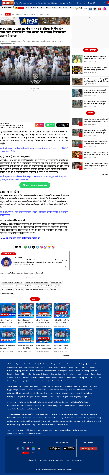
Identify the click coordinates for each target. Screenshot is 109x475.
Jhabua (9, 370)
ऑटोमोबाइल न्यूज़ (55, 3)
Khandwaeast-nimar (31, 367)
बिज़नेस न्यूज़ (47, 3)
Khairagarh (81, 389)
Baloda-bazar (87, 393)
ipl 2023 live (19, 290)
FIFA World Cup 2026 (31, 8)
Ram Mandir (73, 8)
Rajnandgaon (75, 396)
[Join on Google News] (49, 247)
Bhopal (16, 374)
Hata (86, 377)
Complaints (43, 460)
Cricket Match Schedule (15, 433)
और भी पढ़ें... (65, 267)
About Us (78, 460)
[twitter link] (95, 9)
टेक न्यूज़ (40, 3)
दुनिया (20, 3)
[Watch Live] (89, 450)
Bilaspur (65, 393)
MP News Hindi (79, 421)
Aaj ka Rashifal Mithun (15, 405)
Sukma (37, 396)
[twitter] (23, 448)
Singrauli (86, 374)
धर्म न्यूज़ (35, 3)
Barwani (25, 370)
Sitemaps (25, 453)
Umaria (49, 367)
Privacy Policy (32, 460)
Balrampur (11, 396)
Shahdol (26, 377)
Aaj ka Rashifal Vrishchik (15, 409)
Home (2, 14)
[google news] (77, 9)
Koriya (89, 389)
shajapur (68, 381)
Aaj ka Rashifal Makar (34, 409)
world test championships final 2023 (37, 290)
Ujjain (18, 364)
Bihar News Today (13, 424)
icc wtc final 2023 (56, 282)
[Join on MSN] (45, 247)
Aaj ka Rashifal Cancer (33, 405)
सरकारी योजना (77, 3)
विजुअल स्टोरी (91, 3)
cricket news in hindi (33, 433)
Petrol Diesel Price (64, 8)
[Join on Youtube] (53, 247)
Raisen (54, 377)
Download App (84, 9)
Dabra (84, 367)
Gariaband (71, 389)
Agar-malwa (33, 364)
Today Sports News (80, 430)
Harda (65, 374)
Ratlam (77, 370)
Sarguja (44, 396)
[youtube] (99, 9)
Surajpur (30, 396)
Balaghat (46, 374)
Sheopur (10, 377)
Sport (7, 14)
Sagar (93, 374)
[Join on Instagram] (41, 247)
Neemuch (39, 370)
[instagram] (104, 9)
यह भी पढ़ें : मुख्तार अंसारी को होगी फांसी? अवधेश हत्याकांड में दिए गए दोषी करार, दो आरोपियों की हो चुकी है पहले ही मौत (34, 150)
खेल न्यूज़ (62, 3)
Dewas (56, 367)
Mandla (9, 374)
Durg (85, 386)
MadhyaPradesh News (92, 417)
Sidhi (99, 377)
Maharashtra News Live (73, 417)
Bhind (23, 374)
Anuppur (62, 364)
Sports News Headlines (62, 430)
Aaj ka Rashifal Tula (84, 405)
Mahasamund (12, 393)
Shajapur (34, 377)
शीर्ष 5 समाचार (90, 50)
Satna (99, 374)
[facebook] (18, 448)
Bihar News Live (28, 424)
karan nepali (4, 123)
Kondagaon (34, 386)
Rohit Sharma (30, 430)
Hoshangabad (56, 374)
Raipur (58, 396)
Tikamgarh (92, 367)
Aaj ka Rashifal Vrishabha (79, 402)
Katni (43, 367)
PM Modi (48, 8)
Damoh (63, 367)
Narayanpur (21, 396)
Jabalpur (17, 370)
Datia (71, 367)
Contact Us (70, 460)
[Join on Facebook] (29, 247)
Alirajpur (54, 364)
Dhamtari (77, 386)
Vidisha (41, 377)
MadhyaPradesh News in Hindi (18, 421)
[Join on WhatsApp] (25, 247)
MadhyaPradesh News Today (41, 421)
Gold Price (54, 8)
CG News (54, 414)
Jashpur (22, 389)
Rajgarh (62, 377)
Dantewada (93, 386)
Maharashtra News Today (53, 417)
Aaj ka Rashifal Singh (50, 405)
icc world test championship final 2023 (36, 282)
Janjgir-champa (12, 389)
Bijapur (57, 393)
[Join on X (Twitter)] (33, 247)
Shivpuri (18, 377)
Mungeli (84, 396)
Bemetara (49, 393)
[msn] (32, 452)
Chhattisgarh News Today (68, 414)
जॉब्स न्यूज (84, 3)
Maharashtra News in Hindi (32, 417)
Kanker (50, 386)
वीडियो (90, 112)
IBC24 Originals (27, 3)
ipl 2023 (57, 286)
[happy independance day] (35, 24)
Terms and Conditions (56, 460)
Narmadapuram (50, 370)
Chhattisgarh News (42, 414)
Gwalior (90, 364)
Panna (32, 370)
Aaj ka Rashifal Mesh (61, 402)
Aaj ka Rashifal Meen (44, 402)
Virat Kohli (19, 430)
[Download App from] (54, 449)
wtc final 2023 (55, 290)
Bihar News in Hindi (94, 421)
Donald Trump (41, 8)
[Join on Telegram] (37, 247)
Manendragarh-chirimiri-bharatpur (31, 393)
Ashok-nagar (44, 364)
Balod (72, 393)
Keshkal (43, 386)
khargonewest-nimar (14, 367)
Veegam (69, 469)
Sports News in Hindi (44, 430)
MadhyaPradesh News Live (62, 421)
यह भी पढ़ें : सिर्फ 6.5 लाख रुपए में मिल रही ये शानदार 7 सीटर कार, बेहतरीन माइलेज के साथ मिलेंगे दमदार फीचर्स (34, 214)
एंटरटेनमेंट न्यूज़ (69, 3)
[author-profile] (6, 262)
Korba (26, 386)
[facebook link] (90, 9)
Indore (24, 364)
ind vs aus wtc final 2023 (23, 286)
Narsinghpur (62, 370)
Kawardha (58, 386)
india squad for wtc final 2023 (43, 286)
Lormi (52, 396)
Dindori (77, 367)
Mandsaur (93, 370)
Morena (85, 370)
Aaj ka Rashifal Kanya (67, 405)
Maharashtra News (14, 417)
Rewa (48, 377)
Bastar (78, 393)
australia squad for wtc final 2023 (12, 282)
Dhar (71, 370)
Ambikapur (68, 386)
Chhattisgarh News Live (88, 414)
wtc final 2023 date (7, 293)
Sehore (72, 374)
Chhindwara (71, 364)
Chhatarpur (82, 364)
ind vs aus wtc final (7, 286)
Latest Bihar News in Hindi (45, 424)
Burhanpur (37, 374)
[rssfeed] (39, 448)
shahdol (52, 381)
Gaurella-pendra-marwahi (36, 389)
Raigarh (65, 396)
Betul (29, 374)
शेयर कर (52, 125)
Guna (97, 364)
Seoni (79, 374)
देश (17, 3)
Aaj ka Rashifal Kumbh (27, 402)
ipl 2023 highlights (7, 290)
